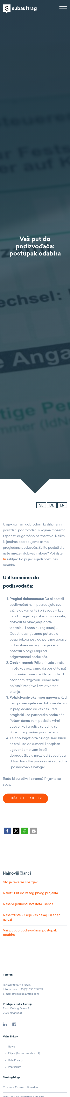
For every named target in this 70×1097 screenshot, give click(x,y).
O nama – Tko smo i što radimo (21, 1087)
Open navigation (63, 9)
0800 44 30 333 (22, 985)
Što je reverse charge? (20, 882)
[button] (7, 831)
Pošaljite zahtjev (25, 798)
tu (4, 559)
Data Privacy (15, 1060)
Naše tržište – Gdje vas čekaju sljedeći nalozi (32, 917)
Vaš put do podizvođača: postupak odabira (30, 933)
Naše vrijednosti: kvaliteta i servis (28, 904)
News (11, 1047)
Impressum (14, 1067)
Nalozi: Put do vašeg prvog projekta (30, 893)
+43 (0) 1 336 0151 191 (31, 989)
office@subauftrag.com (25, 994)
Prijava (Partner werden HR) (24, 1053)
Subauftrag (20, 8)
